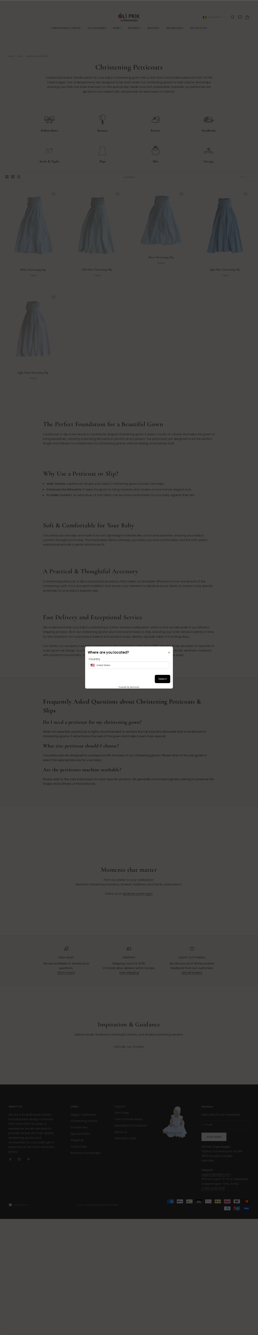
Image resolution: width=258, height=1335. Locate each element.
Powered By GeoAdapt (129, 687)
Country (94, 659)
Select (162, 679)
